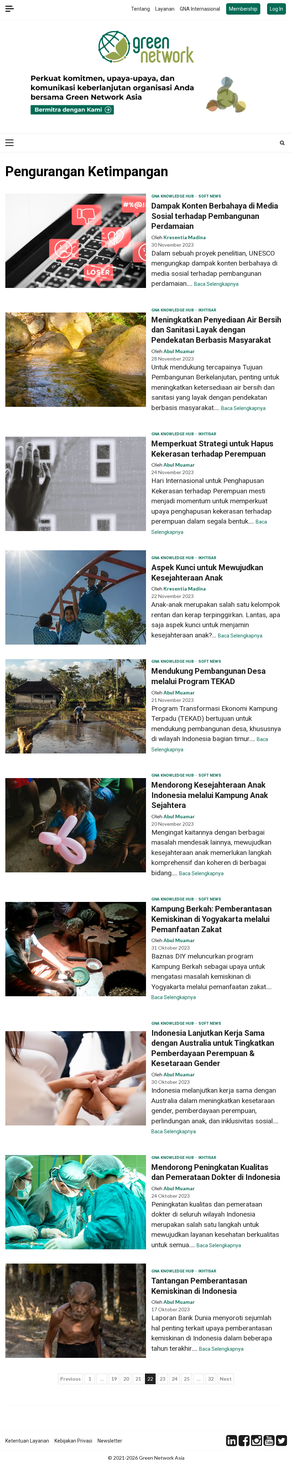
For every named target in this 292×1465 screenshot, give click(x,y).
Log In (276, 9)
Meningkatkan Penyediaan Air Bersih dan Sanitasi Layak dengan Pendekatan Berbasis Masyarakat (75, 360)
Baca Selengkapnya (216, 284)
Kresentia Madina (184, 237)
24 (174, 1379)
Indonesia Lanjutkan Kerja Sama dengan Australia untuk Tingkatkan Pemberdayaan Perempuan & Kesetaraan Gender (75, 1078)
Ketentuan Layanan (27, 1441)
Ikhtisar (207, 310)
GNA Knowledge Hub (173, 196)
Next (226, 1379)
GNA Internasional (200, 9)
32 (211, 1379)
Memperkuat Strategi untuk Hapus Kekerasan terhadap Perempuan (75, 484)
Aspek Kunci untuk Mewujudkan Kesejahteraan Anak (75, 597)
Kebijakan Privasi (73, 1441)
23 (162, 1379)
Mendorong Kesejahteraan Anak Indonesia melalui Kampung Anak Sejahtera (75, 825)
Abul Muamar (179, 351)
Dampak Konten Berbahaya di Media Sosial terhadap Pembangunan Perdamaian (75, 241)
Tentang (140, 9)
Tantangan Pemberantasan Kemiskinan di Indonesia (75, 1311)
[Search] (282, 142)
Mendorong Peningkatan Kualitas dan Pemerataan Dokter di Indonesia (75, 1202)
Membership (243, 9)
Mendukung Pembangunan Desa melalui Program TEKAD (75, 706)
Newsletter (110, 1441)
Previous (70, 1379)
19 (114, 1379)
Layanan (164, 9)
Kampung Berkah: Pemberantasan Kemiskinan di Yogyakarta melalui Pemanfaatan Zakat (75, 949)
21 (138, 1379)
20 (126, 1379)
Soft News (209, 196)
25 (186, 1379)
